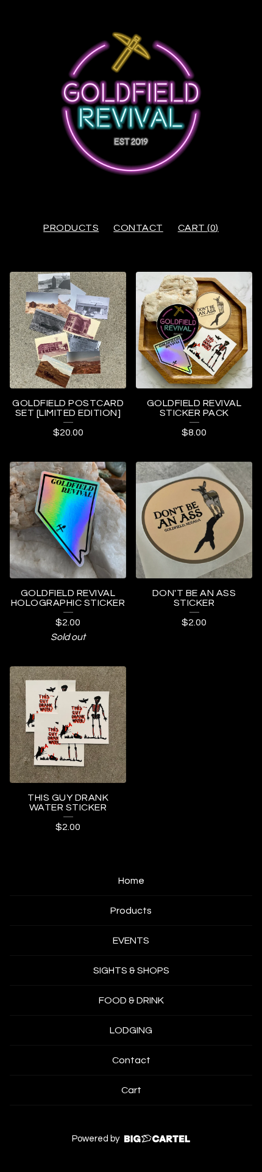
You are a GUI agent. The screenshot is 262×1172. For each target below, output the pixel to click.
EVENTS (131, 940)
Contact (138, 228)
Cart (131, 1090)
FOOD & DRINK (131, 1000)
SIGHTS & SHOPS (131, 970)
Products (71, 228)
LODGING (131, 1030)
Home (131, 881)
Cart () (198, 228)
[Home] (131, 105)
